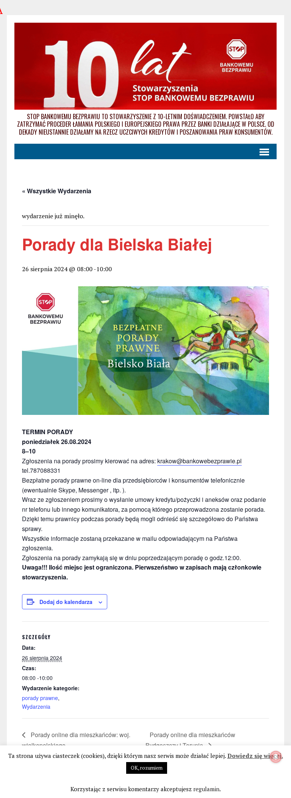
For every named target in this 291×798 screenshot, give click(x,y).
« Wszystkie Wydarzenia (56, 190)
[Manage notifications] (276, 757)
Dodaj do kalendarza (65, 601)
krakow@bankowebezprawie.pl (199, 460)
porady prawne (40, 698)
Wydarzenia (36, 706)
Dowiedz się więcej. (255, 755)
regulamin (206, 789)
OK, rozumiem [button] (147, 767)
